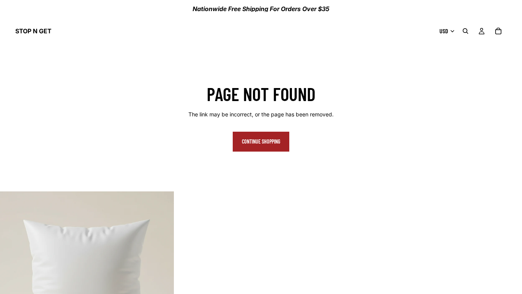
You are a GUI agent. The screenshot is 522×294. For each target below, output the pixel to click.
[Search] (465, 31)
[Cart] (498, 31)
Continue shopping (261, 141)
